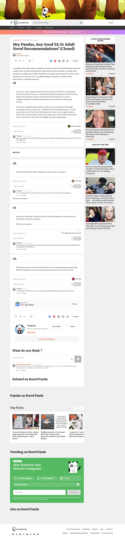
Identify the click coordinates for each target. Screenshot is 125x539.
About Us (95, 529)
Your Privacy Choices (73, 529)
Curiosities (17, 40)
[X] (23, 534)
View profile (56, 326)
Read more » (31, 332)
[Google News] (37, 534)
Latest (29, 27)
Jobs (102, 529)
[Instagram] (16, 534)
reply (24, 142)
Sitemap (65, 533)
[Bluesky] (27, 534)
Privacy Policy (94, 533)
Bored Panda (19, 529)
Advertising (86, 529)
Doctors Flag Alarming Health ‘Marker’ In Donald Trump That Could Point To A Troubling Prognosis (100, 170)
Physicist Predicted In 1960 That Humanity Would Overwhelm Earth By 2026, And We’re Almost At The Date (100, 67)
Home (12, 27)
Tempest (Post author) (23, 364)
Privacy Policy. (44, 499)
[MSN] (34, 534)
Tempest (19, 54)
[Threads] (30, 534)
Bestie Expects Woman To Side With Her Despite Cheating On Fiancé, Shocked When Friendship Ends (99, 100)
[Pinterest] (20, 534)
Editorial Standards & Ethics (79, 533)
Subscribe (74, 492)
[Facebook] (13, 534)
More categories (21, 484)
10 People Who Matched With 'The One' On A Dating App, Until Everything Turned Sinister (100, 226)
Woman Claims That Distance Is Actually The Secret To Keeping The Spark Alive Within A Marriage (100, 133)
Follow (72, 326)
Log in (111, 23)
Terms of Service (107, 533)
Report (79, 123)
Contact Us (109, 529)
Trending (21, 27)
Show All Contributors (47, 339)
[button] (75, 407)
